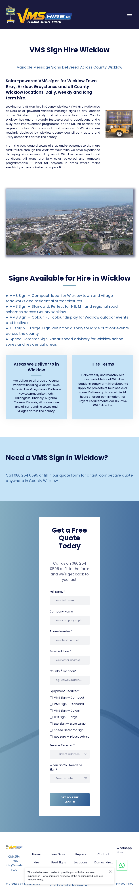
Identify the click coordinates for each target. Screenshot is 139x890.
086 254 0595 (14, 859)
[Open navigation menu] (129, 14)
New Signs (58, 854)
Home (36, 854)
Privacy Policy (124, 883)
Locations (80, 862)
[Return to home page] (39, 14)
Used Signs (58, 862)
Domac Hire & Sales (103, 862)
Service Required (62, 745)
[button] (122, 865)
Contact (103, 854)
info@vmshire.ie (14, 867)
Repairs (80, 854)
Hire (36, 862)
